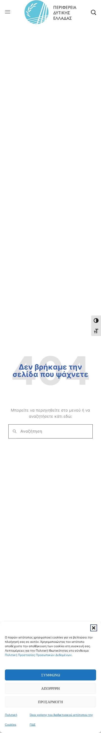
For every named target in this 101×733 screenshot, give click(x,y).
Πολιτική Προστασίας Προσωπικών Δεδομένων (38, 655)
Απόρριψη (50, 688)
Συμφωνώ (50, 675)
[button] (93, 627)
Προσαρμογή (50, 702)
